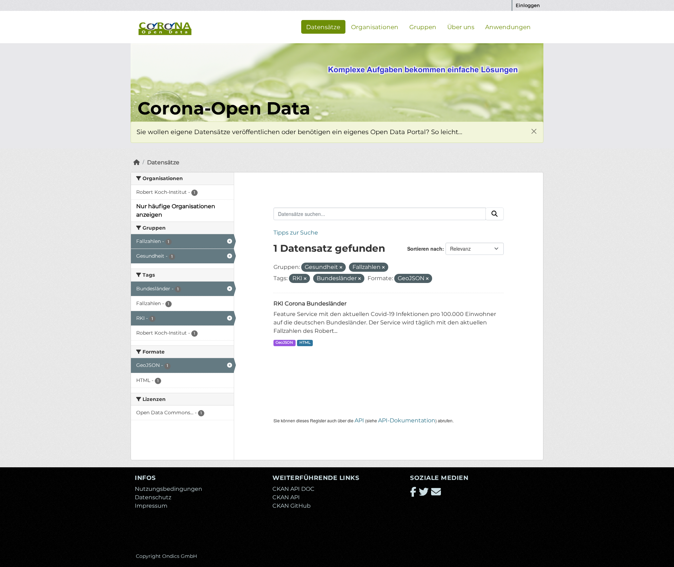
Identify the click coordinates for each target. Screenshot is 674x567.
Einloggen (528, 5)
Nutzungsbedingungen (168, 489)
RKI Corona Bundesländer (309, 303)
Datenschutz (153, 497)
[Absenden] (494, 213)
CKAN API (286, 497)
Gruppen (422, 26)
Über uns (460, 26)
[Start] (136, 162)
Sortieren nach (424, 248)
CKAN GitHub (291, 505)
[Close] (533, 131)
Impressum (151, 505)
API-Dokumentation (406, 420)
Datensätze (323, 26)
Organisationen (374, 26)
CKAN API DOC (293, 489)
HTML (304, 342)
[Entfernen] (340, 267)
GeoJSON (284, 342)
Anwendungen (508, 26)
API (359, 420)
